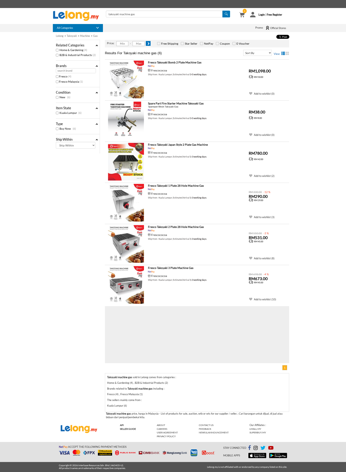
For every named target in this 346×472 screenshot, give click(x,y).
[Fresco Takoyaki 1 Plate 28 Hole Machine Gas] (126, 203)
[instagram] (255, 448)
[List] (283, 53)
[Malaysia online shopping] (78, 16)
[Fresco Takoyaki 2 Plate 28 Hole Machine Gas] (126, 244)
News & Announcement (214, 432)
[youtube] (271, 448)
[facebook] (249, 447)
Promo (259, 27)
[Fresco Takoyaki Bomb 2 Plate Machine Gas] (126, 80)
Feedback (205, 428)
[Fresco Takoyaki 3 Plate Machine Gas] (126, 285)
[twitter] (263, 448)
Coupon (225, 43)
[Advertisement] (151, 334)
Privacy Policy (166, 436)
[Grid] (287, 53)
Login (261, 14)
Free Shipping (169, 43)
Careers (162, 428)
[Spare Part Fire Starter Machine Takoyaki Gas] (126, 121)
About (161, 425)
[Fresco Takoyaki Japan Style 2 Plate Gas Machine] (126, 162)
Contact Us (206, 425)
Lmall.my (255, 428)
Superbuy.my (257, 432)
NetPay (208, 43)
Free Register (274, 14)
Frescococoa (159, 70)
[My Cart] (242, 15)
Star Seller (191, 43)
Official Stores (278, 28)
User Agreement (167, 432)
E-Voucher (242, 43)
